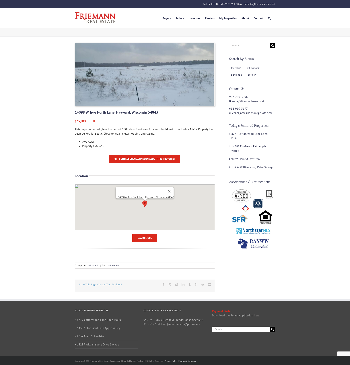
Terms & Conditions (188, 361)
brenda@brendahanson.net (259, 4)
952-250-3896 (233, 4)
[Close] (169, 191)
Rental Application (241, 315)
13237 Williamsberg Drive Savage (252, 167)
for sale (236, 68)
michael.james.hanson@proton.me (251, 113)
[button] (269, 18)
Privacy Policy (171, 361)
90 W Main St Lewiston (245, 159)
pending (237, 74)
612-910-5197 (238, 108)
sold (252, 74)
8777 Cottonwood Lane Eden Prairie (99, 320)
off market (113, 265)
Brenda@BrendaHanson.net (246, 101)
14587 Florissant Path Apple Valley (98, 328)
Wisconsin (93, 265)
